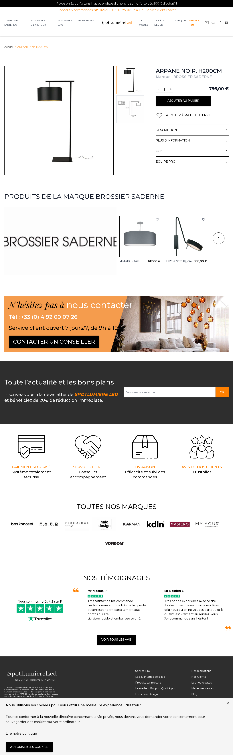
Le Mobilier (144, 22)
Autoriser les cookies (29, 747)
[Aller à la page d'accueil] (116, 22)
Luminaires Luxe (65, 22)
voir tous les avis (116, 639)
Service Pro (194, 22)
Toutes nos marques (117, 507)
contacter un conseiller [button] (54, 341)
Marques (180, 20)
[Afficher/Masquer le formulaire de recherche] (213, 22)
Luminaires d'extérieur (38, 22)
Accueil (8, 47)
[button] (157, 219)
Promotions (86, 20)
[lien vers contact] (207, 22)
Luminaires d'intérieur (11, 22)
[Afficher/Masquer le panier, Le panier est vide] (226, 22)
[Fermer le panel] (228, 703)
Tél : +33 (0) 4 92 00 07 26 (43, 317)
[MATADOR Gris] (139, 236)
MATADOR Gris (129, 261)
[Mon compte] (220, 22)
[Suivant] (218, 238)
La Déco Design (159, 22)
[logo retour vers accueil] (32, 676)
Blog (194, 694)
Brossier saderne (16, 209)
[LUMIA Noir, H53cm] (186, 236)
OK (222, 392)
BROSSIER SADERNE (192, 77)
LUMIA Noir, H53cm (179, 261)
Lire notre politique (21, 734)
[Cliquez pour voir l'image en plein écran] (59, 120)
